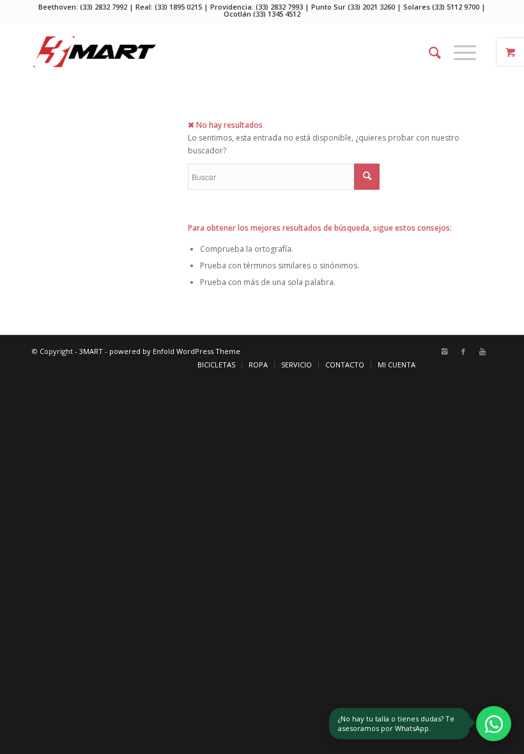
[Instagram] (444, 351)
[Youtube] (482, 351)
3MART (91, 351)
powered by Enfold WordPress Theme (174, 351)
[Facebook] (463, 351)
